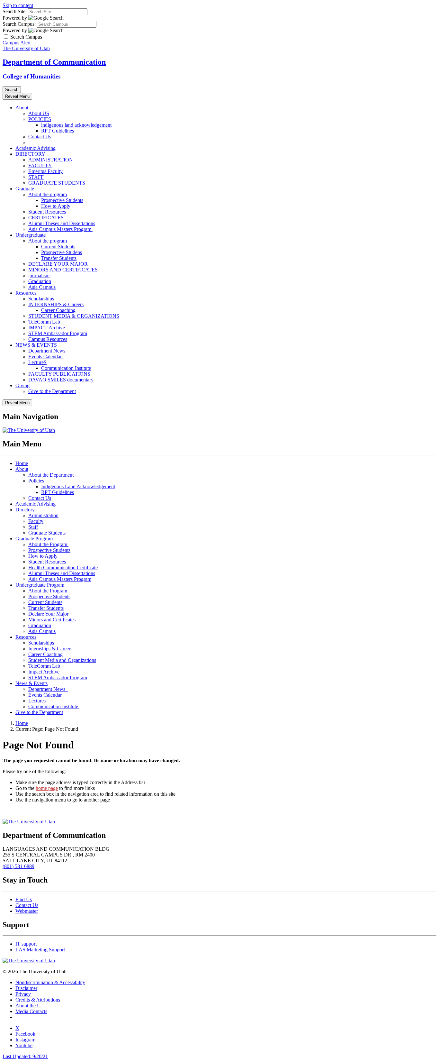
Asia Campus (42, 287)
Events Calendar (45, 356)
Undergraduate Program (39, 585)
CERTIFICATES (46, 217)
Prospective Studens (61, 252)
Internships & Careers (50, 648)
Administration (43, 515)
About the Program (48, 544)
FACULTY (40, 165)
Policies (36, 480)
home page (47, 788)
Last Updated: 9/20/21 (25, 1056)
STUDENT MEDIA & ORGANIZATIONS (73, 316)
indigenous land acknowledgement (76, 125)
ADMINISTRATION (50, 159)
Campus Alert (17, 42)
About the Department (51, 475)
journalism (38, 275)
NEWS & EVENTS (36, 345)
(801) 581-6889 (18, 866)
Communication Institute (66, 368)
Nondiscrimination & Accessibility (50, 982)
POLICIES (39, 119)
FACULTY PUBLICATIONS (59, 374)
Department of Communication (54, 62)
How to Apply (55, 206)
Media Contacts (31, 1011)
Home (21, 463)
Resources (25, 293)
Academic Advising (35, 148)
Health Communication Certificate (63, 567)
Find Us (23, 899)
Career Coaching (58, 310)
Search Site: (15, 11)
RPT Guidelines (57, 130)
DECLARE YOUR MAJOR (58, 264)
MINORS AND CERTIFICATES (63, 269)
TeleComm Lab (44, 322)
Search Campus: (19, 24)
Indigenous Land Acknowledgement (78, 486)
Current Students (58, 246)
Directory (25, 509)
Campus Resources (47, 339)
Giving (22, 385)
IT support (26, 944)
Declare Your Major (48, 614)
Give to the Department (52, 391)
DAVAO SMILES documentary (61, 379)
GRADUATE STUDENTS (56, 183)
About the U (28, 1005)
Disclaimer (26, 988)
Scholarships (41, 298)
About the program (47, 194)
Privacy (23, 994)
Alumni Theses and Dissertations (61, 223)
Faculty (35, 521)
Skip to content (18, 5)
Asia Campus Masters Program (60, 229)
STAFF (36, 177)
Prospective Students (62, 200)
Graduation (39, 281)
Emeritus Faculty (45, 171)
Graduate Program (34, 538)
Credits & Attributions (37, 999)
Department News (47, 350)
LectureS (37, 362)
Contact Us (39, 136)
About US (38, 113)
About (21, 107)
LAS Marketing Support (40, 949)
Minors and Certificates (52, 619)
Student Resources (47, 212)
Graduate (24, 188)
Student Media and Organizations (62, 660)
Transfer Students (58, 258)
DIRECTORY (30, 154)
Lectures (37, 700)
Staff (33, 527)
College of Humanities (31, 76)
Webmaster (26, 911)
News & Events (31, 683)
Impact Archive (43, 671)
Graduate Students (47, 533)
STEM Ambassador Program (57, 333)
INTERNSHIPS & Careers (56, 304)
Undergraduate (30, 235)
